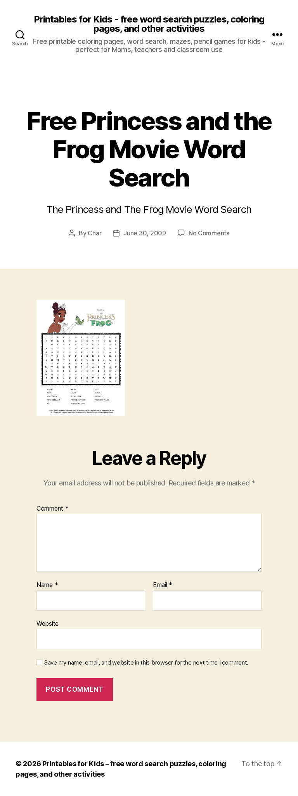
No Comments (209, 233)
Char (94, 233)
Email (162, 585)
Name (47, 585)
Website (47, 623)
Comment (52, 508)
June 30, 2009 (144, 233)
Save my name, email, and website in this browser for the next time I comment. (146, 662)
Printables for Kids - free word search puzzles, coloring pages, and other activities (149, 24)
